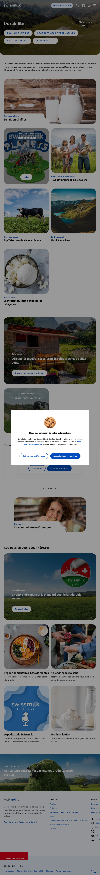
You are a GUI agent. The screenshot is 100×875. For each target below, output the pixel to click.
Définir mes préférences (34, 456)
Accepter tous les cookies (65, 456)
